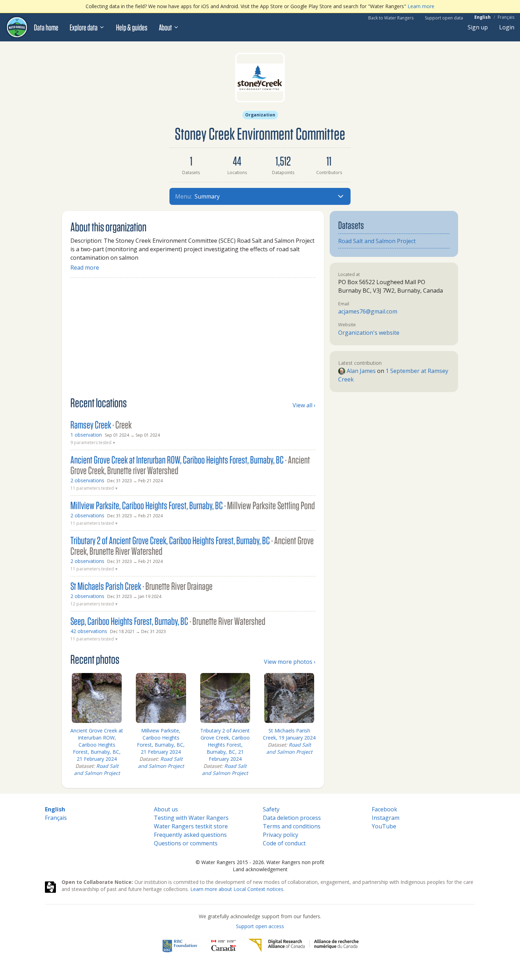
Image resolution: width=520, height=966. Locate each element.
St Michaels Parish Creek (141, 586)
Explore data (84, 27)
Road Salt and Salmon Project (97, 769)
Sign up (478, 27)
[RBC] (180, 945)
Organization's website (368, 333)
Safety (271, 809)
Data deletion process (292, 818)
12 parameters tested (93, 604)
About (165, 27)
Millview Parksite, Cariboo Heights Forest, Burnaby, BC (192, 505)
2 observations (87, 480)
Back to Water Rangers (391, 18)
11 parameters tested (93, 488)
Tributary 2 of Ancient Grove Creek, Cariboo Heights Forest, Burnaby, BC (192, 545)
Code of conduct (284, 843)
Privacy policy (280, 835)
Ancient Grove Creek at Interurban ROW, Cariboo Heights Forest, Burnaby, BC (190, 465)
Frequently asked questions (190, 835)
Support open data (444, 18)
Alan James (360, 371)
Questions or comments (186, 843)
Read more (84, 267)
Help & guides (132, 27)
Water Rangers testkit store (191, 826)
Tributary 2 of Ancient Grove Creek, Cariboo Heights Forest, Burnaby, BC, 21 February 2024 (225, 744)
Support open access (260, 926)
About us (166, 809)
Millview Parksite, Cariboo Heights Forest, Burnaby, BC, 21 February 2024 (161, 741)
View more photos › (290, 662)
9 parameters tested (92, 442)
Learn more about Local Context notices (236, 889)
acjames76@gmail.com (367, 311)
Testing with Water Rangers (191, 818)
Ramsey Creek (101, 424)
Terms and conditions (291, 826)
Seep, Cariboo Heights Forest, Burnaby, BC (167, 621)
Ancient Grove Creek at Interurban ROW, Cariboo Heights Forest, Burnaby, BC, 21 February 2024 (96, 744)
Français (506, 17)
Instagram (385, 818)
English (482, 17)
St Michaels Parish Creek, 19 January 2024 (289, 734)
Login (506, 27)
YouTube (384, 826)
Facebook (384, 809)
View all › (304, 405)
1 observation (86, 434)
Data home (46, 27)
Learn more (421, 6)
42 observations (88, 631)
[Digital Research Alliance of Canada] (303, 945)
